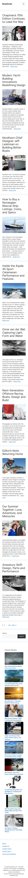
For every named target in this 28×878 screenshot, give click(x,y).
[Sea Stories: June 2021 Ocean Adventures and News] (14, 764)
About (4, 843)
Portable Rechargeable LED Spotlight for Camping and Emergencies (13, 791)
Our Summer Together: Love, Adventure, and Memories (12, 511)
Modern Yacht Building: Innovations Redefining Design (13, 80)
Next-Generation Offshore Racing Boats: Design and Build (14, 395)
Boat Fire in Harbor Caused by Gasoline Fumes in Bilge (13, 756)
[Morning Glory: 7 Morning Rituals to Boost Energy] (14, 693)
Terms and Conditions (9, 854)
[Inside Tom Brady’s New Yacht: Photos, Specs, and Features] (14, 728)
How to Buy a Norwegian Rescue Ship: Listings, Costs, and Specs (12, 206)
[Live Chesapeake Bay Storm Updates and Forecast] (14, 676)
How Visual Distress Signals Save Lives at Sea (13, 667)
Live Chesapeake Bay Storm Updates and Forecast (13, 684)
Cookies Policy (6, 849)
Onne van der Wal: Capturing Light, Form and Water (14, 332)
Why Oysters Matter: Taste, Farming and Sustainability (13, 719)
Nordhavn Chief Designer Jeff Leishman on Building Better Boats (12, 144)
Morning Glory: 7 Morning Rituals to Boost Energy (13, 702)
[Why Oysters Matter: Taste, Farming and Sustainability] (14, 710)
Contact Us (5, 846)
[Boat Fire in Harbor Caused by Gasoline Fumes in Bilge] (14, 747)
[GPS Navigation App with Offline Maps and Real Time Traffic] (14, 801)
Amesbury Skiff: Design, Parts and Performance (13, 568)
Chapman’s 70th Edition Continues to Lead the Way (13, 18)
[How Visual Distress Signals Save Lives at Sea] (14, 658)
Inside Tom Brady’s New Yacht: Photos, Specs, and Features (13, 737)
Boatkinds (7, 4)
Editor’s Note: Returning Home (12, 452)
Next (14, 625)
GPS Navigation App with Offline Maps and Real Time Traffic (13, 810)
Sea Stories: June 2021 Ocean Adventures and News (14, 773)
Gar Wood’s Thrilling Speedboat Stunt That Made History (13, 829)
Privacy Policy (6, 851)
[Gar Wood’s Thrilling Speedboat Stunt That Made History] (14, 820)
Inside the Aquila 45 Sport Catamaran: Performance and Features (13, 272)
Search (4, 633)
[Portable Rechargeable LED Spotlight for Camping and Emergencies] (14, 782)
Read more (14, 66)
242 (9, 625)
